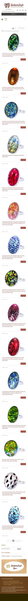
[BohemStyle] (14, 5)
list (15, 28)
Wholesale (9, 584)
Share (7, 63)
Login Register (8, 9)
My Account (4, 11)
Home (2, 31)
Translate (20, 556)
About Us (21, 582)
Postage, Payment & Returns (13, 581)
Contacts (5, 584)
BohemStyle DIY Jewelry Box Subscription (11, 582)
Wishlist (8, 11)
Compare (12, 11)
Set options (23, 59)
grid (13, 28)
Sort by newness (21, 28)
